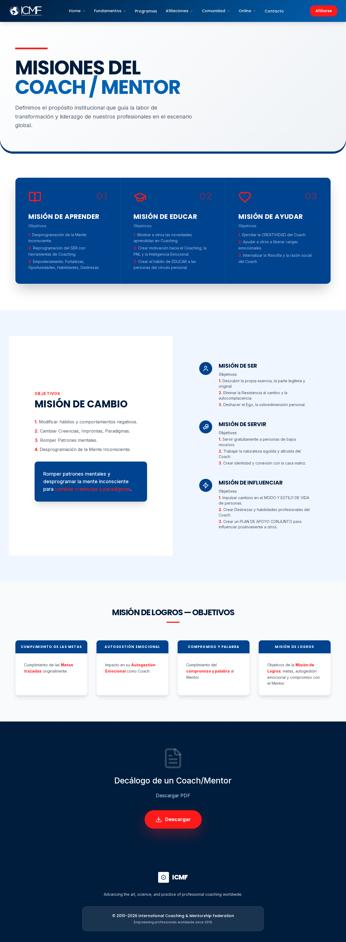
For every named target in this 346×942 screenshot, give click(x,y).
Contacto (274, 11)
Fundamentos (107, 11)
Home (75, 11)
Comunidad (213, 11)
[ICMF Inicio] (26, 10)
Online (245, 11)
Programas (146, 11)
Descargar (178, 819)
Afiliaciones (177, 11)
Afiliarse (323, 11)
